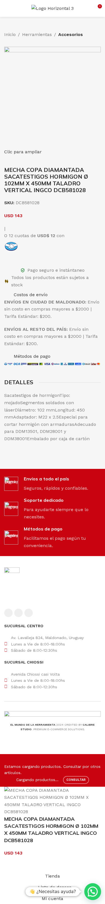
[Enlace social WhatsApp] (28, 613)
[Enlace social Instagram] (18, 613)
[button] (52, 294)
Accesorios (70, 34)
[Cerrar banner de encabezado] (7, 747)
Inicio (10, 34)
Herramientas (37, 34)
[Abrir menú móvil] (6, 8)
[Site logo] (52, 8)
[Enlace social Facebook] (8, 613)
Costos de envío (31, 294)
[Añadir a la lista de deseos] (27, 863)
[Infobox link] (52, 484)
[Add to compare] (11, 863)
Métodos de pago (32, 356)
